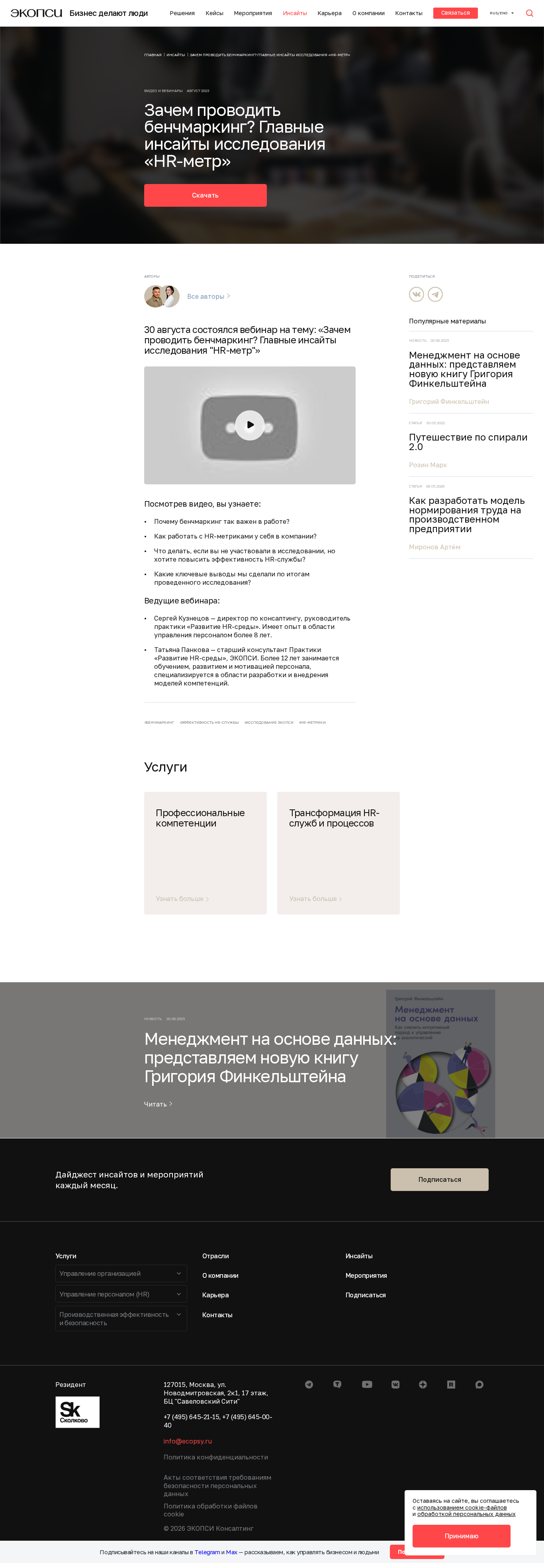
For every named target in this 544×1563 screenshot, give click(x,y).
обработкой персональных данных (466, 1513)
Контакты (409, 13)
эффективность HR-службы (210, 722)
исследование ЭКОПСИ (270, 722)
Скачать (205, 195)
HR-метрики (313, 722)
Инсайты (295, 13)
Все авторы (206, 296)
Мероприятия (253, 13)
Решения (182, 13)
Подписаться (440, 1179)
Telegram (207, 1551)
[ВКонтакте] (416, 294)
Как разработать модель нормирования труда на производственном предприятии (467, 515)
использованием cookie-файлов (462, 1507)
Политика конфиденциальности (216, 1457)
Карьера (329, 13)
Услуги (65, 1256)
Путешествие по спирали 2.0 (468, 442)
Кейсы (214, 13)
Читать (155, 1104)
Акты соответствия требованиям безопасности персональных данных (217, 1485)
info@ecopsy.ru (188, 1441)
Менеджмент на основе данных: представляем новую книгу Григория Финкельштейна (464, 369)
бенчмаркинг (160, 722)
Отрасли (215, 1256)
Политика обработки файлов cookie (211, 1510)
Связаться (455, 12)
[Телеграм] (435, 294)
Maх (231, 1551)
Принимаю (461, 1536)
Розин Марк (428, 465)
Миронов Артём (434, 547)
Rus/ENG (498, 13)
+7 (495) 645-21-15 (191, 1417)
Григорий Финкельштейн (449, 401)
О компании (368, 13)
